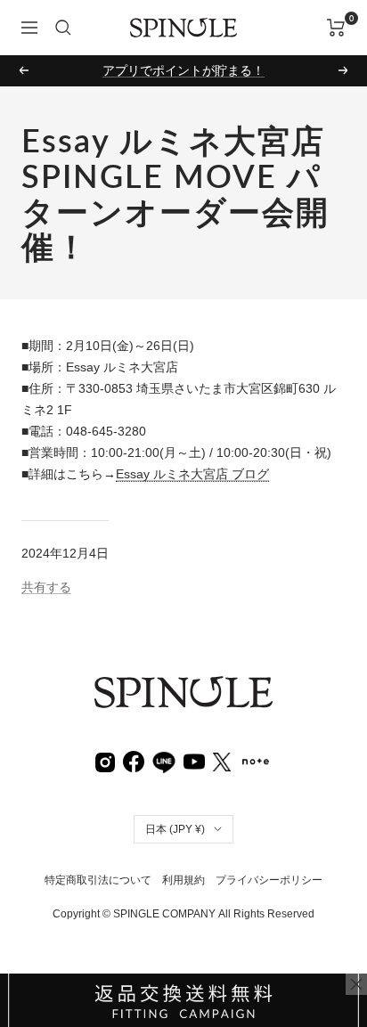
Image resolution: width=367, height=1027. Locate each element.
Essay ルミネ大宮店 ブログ (192, 474)
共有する (46, 587)
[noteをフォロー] (256, 760)
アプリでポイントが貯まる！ (183, 70)
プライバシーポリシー (269, 880)
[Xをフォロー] (222, 761)
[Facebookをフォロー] (133, 761)
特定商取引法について (98, 880)
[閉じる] (356, 984)
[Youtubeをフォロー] (194, 761)
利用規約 (183, 880)
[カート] (336, 28)
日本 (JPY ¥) (175, 829)
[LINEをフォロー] (163, 760)
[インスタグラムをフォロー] (105, 761)
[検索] (63, 28)
